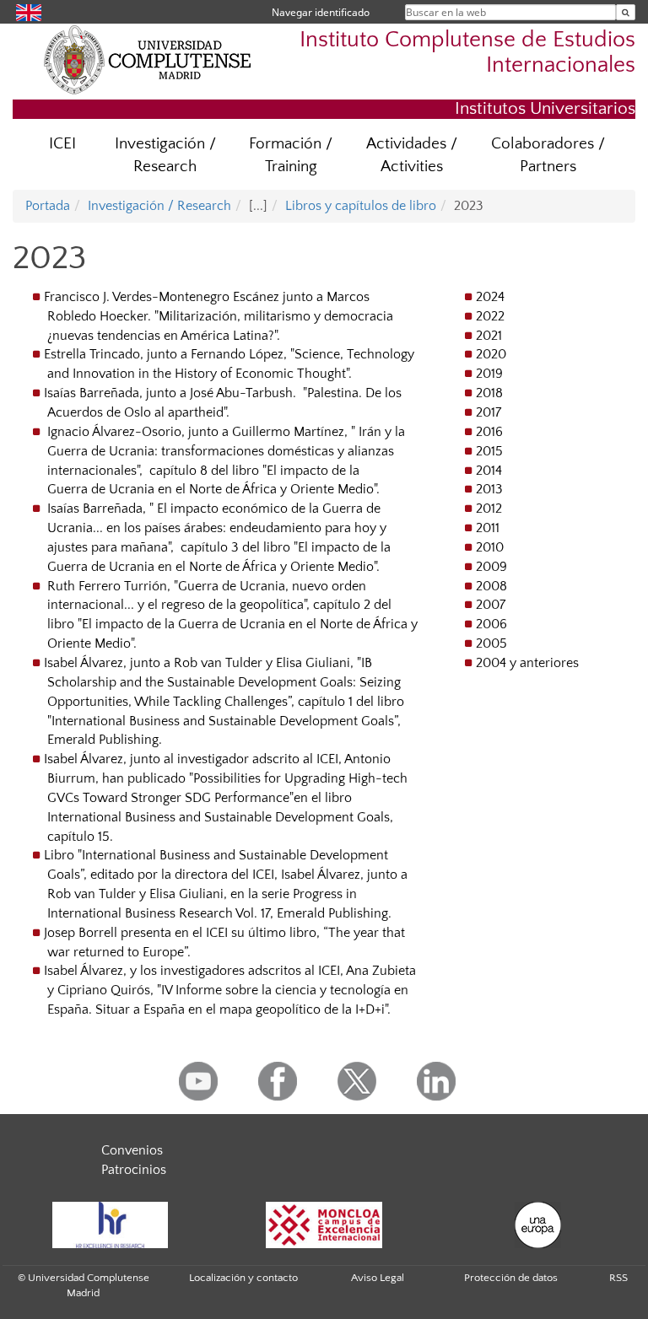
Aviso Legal (377, 1278)
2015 (489, 451)
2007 (490, 604)
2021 (489, 335)
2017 (488, 412)
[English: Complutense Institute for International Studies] (28, 11)
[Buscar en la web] (625, 12)
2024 (490, 296)
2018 (489, 393)
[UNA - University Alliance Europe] (538, 1225)
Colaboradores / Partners (548, 155)
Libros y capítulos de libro (360, 205)
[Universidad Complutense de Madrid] (148, 59)
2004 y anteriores (527, 662)
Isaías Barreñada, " (100, 508)
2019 (489, 373)
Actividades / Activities (411, 155)
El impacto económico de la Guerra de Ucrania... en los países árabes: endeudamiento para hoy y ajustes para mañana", (216, 528)
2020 (491, 354)
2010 (490, 547)
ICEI (62, 144)
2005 (491, 643)
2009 (491, 566)
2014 (489, 470)
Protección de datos (511, 1278)
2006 (491, 624)
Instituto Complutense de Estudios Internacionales (467, 52)
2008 (491, 586)
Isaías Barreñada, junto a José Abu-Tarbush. (172, 393)
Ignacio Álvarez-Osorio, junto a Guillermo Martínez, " (201, 431)
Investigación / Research (165, 155)
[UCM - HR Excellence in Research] (109, 1225)
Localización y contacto (243, 1278)
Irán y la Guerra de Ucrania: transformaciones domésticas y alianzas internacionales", (226, 451)
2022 (490, 316)
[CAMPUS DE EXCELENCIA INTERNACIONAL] (324, 1225)
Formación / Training (290, 155)
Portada (47, 205)
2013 (489, 489)
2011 (488, 528)
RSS (618, 1278)
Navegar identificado (321, 12)
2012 (489, 508)
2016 (489, 431)
